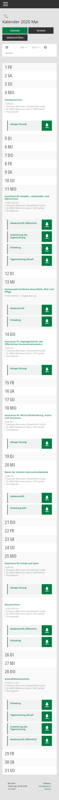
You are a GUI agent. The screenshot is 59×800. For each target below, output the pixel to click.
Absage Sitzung (18, 124)
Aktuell (9, 53)
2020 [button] (34, 47)
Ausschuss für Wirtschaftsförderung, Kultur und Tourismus (28, 416)
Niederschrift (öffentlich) (23, 223)
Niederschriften (15, 37)
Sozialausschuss (13, 99)
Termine (41, 30)
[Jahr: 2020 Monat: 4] (7, 47)
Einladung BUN (18, 508)
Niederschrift (17, 308)
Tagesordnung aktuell (22, 259)
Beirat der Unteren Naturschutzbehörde (26, 472)
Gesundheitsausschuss (17, 678)
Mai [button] (23, 47)
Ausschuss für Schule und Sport (22, 563)
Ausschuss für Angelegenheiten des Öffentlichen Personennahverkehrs (24, 343)
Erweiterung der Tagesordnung (19, 236)
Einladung (15, 247)
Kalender (15, 30)
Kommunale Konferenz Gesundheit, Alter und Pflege (29, 290)
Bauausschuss (12, 604)
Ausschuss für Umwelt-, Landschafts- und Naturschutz (27, 197)
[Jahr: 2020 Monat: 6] (45, 47)
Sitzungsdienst (44, 787)
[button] (47, 126)
